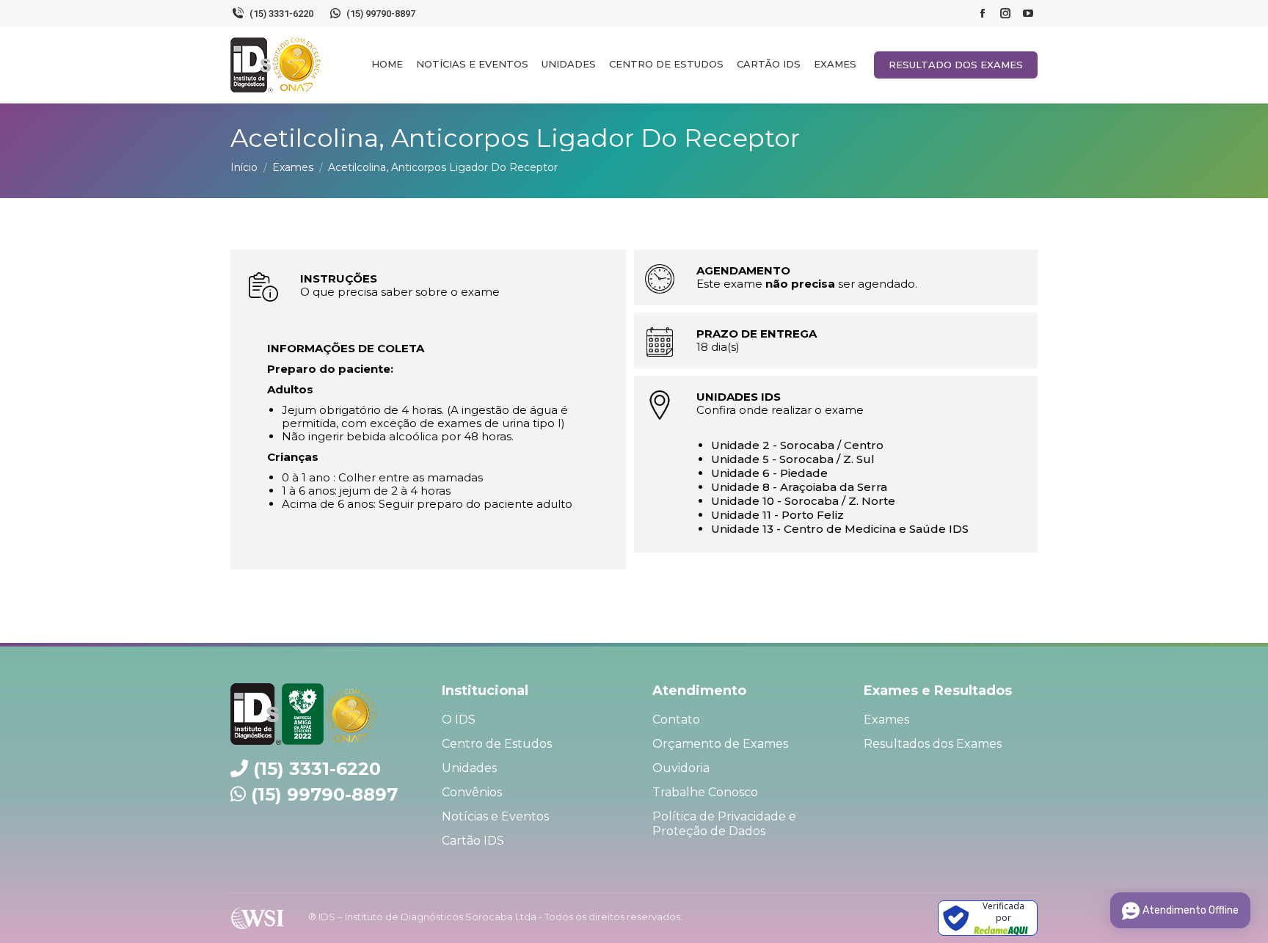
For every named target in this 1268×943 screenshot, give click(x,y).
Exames (886, 720)
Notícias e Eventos (495, 816)
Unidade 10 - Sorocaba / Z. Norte (803, 501)
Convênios (472, 792)
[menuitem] (387, 64)
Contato (676, 720)
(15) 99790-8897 (324, 794)
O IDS (459, 720)
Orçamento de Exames (720, 744)
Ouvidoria (681, 768)
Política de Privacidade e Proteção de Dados (724, 823)
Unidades (469, 768)
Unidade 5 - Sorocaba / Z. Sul (793, 459)
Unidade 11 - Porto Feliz (777, 515)
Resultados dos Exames (933, 744)
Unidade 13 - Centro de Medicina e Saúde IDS (840, 529)
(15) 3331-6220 (317, 768)
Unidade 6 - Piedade (769, 473)
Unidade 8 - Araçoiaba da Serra (799, 487)
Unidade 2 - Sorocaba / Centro (797, 445)
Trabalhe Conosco (705, 792)
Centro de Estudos (497, 744)
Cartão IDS (473, 841)
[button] (1237, 18)
